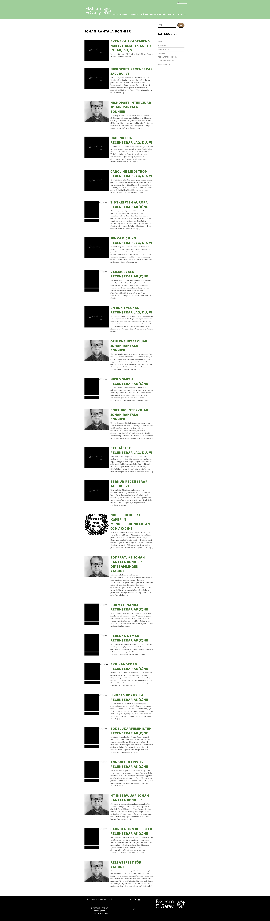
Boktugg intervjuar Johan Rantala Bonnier (129, 414)
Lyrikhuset (181, 14)
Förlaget (168, 14)
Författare (155, 14)
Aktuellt (134, 14)
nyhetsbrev (107, 899)
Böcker (144, 14)
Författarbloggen (167, 57)
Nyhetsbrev (164, 65)
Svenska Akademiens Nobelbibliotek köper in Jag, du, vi (130, 45)
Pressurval (164, 49)
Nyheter (162, 45)
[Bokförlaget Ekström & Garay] (98, 13)
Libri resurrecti (166, 61)
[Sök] (180, 25)
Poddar (161, 53)
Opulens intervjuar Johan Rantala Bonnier (128, 345)
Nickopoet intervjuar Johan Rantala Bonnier (130, 107)
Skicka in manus (121, 14)
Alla (160, 42)
